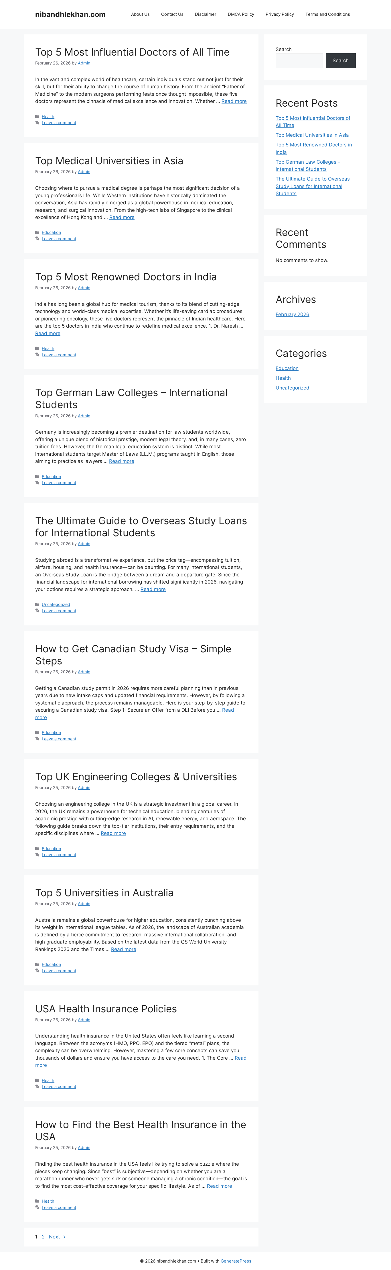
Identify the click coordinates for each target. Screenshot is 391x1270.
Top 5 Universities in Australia (104, 893)
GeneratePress (236, 1261)
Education (51, 232)
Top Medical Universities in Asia (109, 160)
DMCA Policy (241, 14)
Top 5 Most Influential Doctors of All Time (132, 52)
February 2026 (292, 314)
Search (284, 49)
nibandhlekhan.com (70, 14)
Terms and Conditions (327, 14)
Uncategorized (56, 604)
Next (57, 1237)
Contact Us (172, 14)
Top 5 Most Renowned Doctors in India (126, 277)
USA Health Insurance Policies (106, 1009)
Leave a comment (59, 122)
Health (48, 116)
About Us (140, 14)
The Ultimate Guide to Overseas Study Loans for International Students (141, 526)
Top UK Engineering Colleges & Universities (136, 776)
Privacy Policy (280, 14)
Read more (234, 101)
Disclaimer (205, 14)
